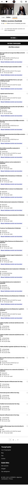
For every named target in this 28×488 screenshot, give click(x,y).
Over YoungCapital (6, 450)
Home (2, 17)
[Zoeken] (22, 2)
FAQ (2, 455)
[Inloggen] (26, 1)
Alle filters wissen (14, 47)
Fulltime (8, 17)
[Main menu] (2, 1)
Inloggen (3, 468)
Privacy (11, 478)
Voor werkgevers (5, 471)
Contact (3, 458)
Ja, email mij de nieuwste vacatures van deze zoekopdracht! (15, 29)
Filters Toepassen (14, 43)
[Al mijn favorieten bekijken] (6, 2)
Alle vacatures (4, 465)
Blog (2, 452)
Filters (13, 38)
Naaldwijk (14, 17)
